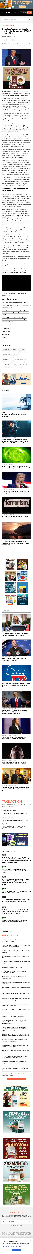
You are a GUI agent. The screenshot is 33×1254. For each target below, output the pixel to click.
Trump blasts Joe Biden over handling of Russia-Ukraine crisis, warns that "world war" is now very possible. (15, 312)
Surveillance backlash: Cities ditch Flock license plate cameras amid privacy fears (15, 1004)
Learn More (7, 1250)
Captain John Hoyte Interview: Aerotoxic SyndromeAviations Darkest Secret (14, 921)
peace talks (25, 44)
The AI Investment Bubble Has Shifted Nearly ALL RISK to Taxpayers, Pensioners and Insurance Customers (16, 901)
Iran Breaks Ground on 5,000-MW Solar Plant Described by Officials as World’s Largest (16, 999)
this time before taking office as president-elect (15, 95)
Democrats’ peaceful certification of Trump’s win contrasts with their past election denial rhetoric (16, 685)
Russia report (6, 362)
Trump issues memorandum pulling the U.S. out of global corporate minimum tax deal (15, 492)
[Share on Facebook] (8, 40)
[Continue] (30, 1222)
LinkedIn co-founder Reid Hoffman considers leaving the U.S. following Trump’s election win (16, 788)
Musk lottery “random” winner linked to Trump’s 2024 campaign (14, 659)
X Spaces (25, 47)
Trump (8, 47)
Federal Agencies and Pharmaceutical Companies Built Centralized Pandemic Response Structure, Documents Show (15, 1068)
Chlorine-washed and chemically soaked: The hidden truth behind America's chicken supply (15, 1046)
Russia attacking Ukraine (14, 162)
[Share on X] (11, 40)
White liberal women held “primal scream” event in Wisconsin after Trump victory (15, 763)
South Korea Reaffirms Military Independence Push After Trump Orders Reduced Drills (16, 962)
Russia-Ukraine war (18, 362)
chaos (12, 43)
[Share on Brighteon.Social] (3, 40)
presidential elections (20, 359)
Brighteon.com (6, 337)
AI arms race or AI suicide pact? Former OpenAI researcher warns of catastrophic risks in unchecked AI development (15, 441)
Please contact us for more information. (11, 828)
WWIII (22, 47)
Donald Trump (10, 25)
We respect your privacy (16, 1225)
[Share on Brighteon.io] (5, 40)
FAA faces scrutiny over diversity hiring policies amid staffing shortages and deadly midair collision (15, 543)
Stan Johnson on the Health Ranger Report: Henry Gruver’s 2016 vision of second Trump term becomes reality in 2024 (16, 712)
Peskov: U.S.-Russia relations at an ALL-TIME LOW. (15, 302)
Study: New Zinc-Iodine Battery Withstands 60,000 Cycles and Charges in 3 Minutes (14, 1040)
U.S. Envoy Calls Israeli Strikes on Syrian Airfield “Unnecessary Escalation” (14, 972)
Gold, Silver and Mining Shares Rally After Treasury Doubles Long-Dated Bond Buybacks (14, 1057)
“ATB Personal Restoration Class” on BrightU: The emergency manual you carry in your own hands (14, 1062)
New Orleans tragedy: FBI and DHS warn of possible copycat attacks (15, 517)
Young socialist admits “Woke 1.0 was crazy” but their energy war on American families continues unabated (15, 1035)
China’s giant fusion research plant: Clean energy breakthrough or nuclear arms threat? (16, 467)
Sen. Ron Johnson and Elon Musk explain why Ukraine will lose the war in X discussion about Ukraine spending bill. (14, 319)
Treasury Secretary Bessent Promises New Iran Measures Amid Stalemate (13, 1074)
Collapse (15, 43)
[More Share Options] (13, 40)
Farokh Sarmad (8, 44)
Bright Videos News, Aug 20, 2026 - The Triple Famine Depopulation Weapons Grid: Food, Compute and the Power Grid (16, 911)
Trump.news (7, 264)
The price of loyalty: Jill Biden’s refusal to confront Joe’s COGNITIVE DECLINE (15, 634)
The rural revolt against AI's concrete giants (12, 967)
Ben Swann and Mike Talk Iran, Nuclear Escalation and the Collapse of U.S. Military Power (15, 870)
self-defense (4, 47)
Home (3, 25)
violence (18, 47)
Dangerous (19, 43)
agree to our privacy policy (13, 1246)
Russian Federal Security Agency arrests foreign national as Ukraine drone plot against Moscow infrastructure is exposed (14, 1022)
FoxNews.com (6, 334)
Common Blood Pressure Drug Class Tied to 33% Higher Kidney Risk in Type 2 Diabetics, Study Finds (16, 1015)
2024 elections (7, 43)
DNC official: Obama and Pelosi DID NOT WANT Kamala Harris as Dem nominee (14, 738)
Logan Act (13, 44)
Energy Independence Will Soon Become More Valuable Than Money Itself (16, 892)
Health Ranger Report (8, 851)
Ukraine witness (13, 47)
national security (19, 44)
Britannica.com (6, 331)
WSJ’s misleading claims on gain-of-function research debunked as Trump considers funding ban (16, 414)
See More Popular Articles (16, 1079)
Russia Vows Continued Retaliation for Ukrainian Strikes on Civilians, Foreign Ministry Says (16, 946)
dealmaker (24, 43)
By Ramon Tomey (5, 36)
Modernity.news (6, 328)
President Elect (7, 359)
